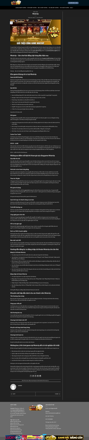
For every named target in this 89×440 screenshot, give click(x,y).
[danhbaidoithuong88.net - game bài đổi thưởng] (16, 3)
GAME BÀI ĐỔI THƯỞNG (21, 7)
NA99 (13, 393)
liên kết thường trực (45, 380)
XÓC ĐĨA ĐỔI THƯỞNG (54, 7)
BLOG (71, 7)
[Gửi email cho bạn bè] (35, 376)
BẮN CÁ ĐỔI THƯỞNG (43, 7)
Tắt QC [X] (44, 434)
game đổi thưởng (37, 50)
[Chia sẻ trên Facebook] (31, 376)
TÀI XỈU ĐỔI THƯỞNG (64, 7)
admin (41, 17)
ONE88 (57, 393)
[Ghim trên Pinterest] (38, 376)
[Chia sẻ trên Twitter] (33, 376)
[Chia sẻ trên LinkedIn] (40, 376)
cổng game (35, 11)
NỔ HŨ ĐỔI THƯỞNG (32, 7)
